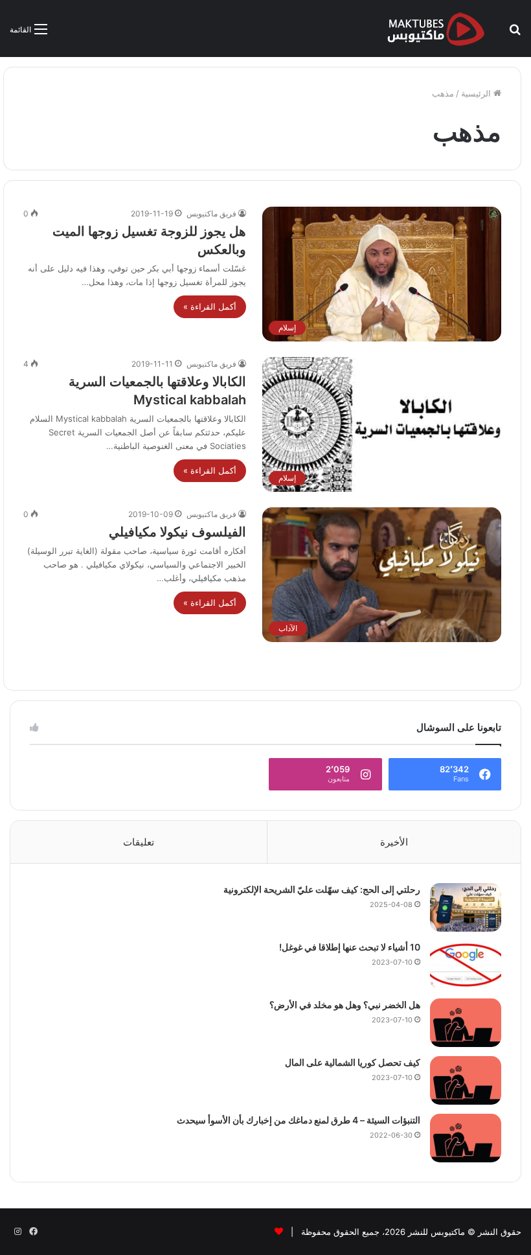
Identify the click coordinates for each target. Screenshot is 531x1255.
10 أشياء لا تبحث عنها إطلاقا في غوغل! (349, 946)
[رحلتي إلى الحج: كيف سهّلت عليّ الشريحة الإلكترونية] (465, 907)
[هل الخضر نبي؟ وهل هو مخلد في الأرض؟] (465, 1022)
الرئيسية (477, 93)
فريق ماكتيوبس (211, 213)
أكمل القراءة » (209, 306)
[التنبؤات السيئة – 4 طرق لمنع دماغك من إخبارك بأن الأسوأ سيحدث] (465, 1138)
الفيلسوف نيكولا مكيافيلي (177, 532)
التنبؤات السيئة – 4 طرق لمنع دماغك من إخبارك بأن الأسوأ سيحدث (298, 1119)
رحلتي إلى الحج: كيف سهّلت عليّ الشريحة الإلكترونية (321, 889)
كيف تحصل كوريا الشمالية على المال (352, 1062)
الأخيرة (394, 842)
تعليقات (138, 842)
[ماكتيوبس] (436, 28)
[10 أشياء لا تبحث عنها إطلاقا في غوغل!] (465, 965)
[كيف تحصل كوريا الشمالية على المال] (465, 1080)
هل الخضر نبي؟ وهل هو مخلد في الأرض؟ (344, 1004)
